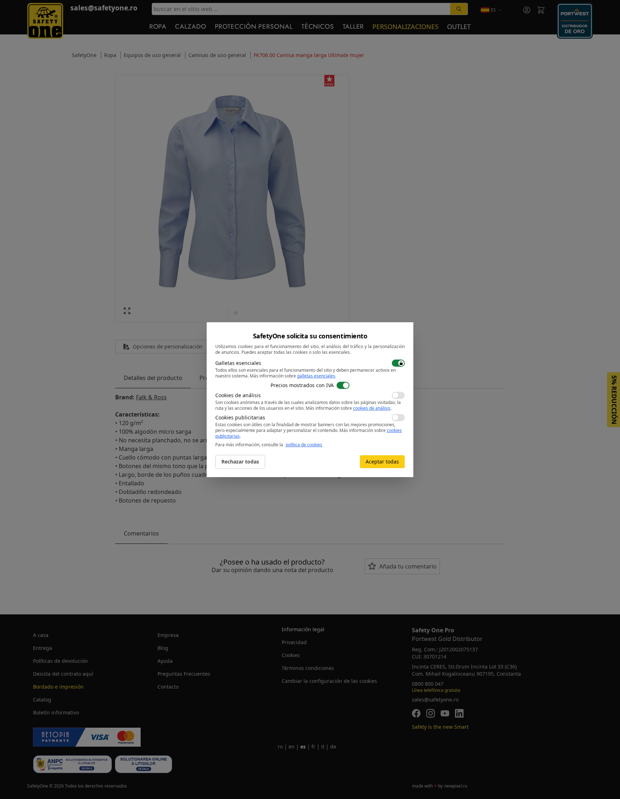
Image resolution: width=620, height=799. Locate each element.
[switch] (398, 363)
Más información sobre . (293, 376)
